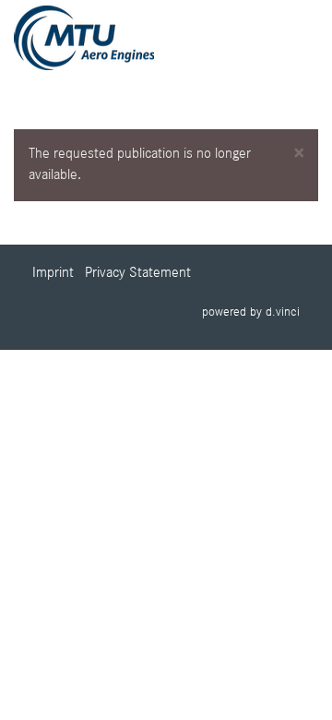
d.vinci (283, 312)
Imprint (53, 273)
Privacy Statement (138, 273)
